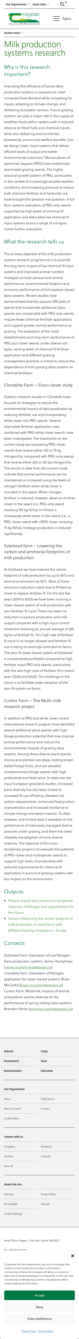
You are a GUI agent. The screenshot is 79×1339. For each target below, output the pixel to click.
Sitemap (8, 1194)
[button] (73, 1256)
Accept (39, 1295)
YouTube (8, 1156)
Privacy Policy (28, 1331)
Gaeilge (45, 1204)
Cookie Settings (13, 1213)
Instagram (9, 1146)
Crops (44, 1051)
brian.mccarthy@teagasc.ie (41, 984)
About (7, 1099)
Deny (39, 1307)
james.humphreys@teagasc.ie (28, 967)
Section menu (12, 33)
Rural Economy (12, 1071)
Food (44, 1061)
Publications (48, 1099)
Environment (11, 1061)
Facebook (46, 1146)
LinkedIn (46, 1156)
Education (47, 1071)
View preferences (39, 1318)
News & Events (12, 1108)
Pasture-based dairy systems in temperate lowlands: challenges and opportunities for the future (41, 906)
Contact (45, 1108)
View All (8, 1166)
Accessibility (10, 1204)
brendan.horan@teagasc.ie (51, 1008)
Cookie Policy (11, 1118)
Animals (8, 1051)
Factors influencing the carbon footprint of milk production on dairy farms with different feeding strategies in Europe (40, 924)
